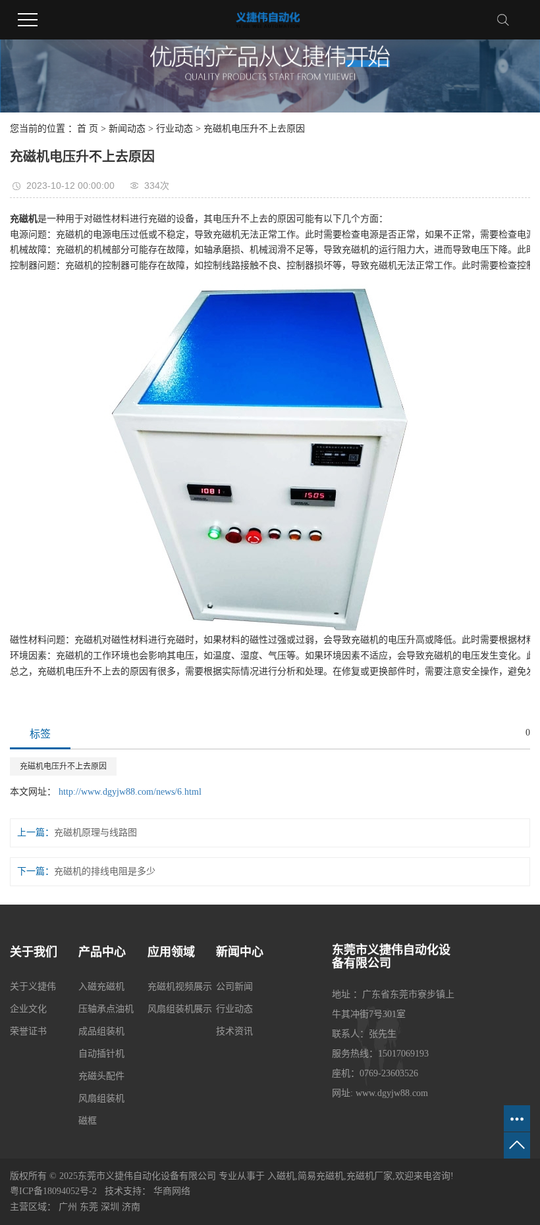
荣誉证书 (28, 1031)
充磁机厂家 (369, 1176)
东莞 (89, 1207)
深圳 (110, 1207)
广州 (68, 1207)
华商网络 (171, 1191)
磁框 (87, 1121)
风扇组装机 (101, 1098)
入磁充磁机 (101, 986)
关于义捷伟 (33, 986)
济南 (131, 1207)
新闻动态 (127, 129)
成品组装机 (101, 1031)
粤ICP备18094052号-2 (53, 1191)
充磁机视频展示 (180, 986)
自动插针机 (101, 1054)
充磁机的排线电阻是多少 (104, 871)
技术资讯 (234, 1031)
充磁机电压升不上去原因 (63, 766)
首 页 (87, 129)
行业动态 (174, 129)
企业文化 (28, 1009)
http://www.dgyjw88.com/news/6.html (130, 792)
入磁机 (281, 1176)
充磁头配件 (101, 1076)
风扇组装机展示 (180, 1009)
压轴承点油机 (106, 1009)
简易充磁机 (321, 1176)
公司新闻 (234, 986)
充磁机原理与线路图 (95, 833)
